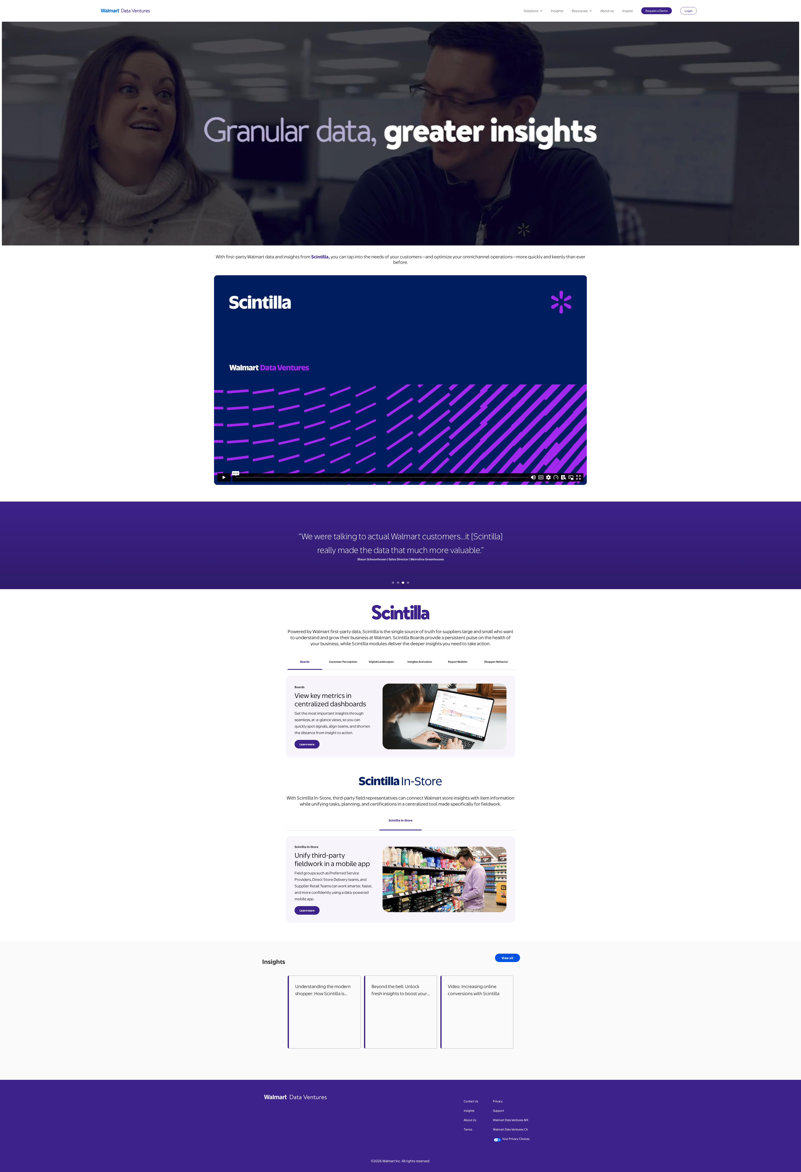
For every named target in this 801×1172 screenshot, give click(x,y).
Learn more (307, 744)
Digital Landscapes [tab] (381, 662)
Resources (580, 10)
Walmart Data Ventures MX (510, 1120)
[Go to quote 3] (403, 583)
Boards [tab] (305, 662)
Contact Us (471, 1101)
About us (607, 10)
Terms (468, 1129)
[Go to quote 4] (408, 583)
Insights (557, 10)
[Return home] (126, 11)
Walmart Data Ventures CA (510, 1129)
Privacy (498, 1101)
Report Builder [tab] (458, 662)
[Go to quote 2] (398, 583)
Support (498, 1110)
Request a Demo (658, 11)
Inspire (627, 10)
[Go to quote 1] (393, 583)
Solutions (531, 10)
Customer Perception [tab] (343, 662)
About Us (470, 1120)
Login (691, 11)
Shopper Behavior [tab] (496, 662)
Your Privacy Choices (516, 1139)
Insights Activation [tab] (419, 662)
